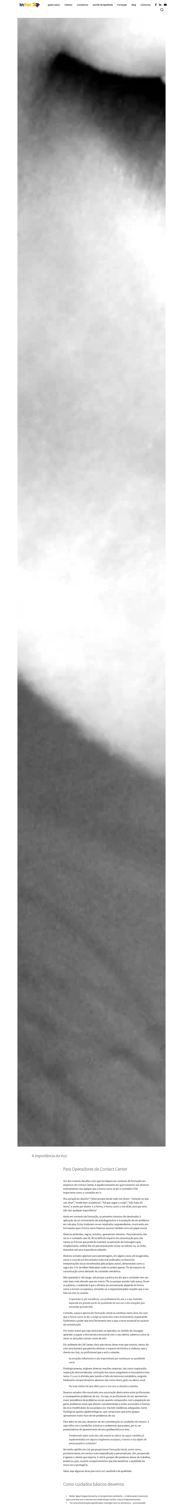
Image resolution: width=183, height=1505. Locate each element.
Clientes (68, 4)
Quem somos (54, 4)
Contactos (146, 4)
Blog (134, 4)
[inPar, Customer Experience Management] (30, 4)
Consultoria (82, 4)
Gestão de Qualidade (103, 4)
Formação (122, 4)
